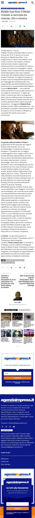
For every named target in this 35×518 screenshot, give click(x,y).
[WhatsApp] (16, 26)
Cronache (4, 8)
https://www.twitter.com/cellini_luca (17, 304)
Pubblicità (5, 461)
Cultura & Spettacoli (12, 8)
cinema (9, 260)
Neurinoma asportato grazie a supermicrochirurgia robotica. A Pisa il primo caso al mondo (17, 340)
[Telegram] (20, 26)
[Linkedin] (11, 26)
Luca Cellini (5, 21)
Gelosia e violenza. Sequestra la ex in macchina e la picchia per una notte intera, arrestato (8, 281)
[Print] (24, 26)
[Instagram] (7, 427)
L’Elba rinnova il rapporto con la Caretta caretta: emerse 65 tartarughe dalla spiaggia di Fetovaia (29, 324)
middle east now (8, 262)
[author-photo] (17, 296)
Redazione (5, 459)
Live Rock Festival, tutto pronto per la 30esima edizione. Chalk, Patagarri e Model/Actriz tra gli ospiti (28, 340)
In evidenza (21, 8)
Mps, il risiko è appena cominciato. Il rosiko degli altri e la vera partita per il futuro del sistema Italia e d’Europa (6, 324)
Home (2, 6)
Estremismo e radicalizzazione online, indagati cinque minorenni (5, 339)
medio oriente (18, 260)
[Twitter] (7, 26)
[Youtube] (14, 427)
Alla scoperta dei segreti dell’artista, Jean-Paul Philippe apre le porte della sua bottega (26, 280)
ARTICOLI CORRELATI (11, 310)
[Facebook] (3, 26)
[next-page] (19, 347)
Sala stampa (5, 464)
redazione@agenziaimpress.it (17, 423)
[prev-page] (16, 347)
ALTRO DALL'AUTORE (24, 310)
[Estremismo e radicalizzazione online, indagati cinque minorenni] (6, 333)
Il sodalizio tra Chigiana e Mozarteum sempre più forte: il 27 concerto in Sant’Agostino (17, 324)
